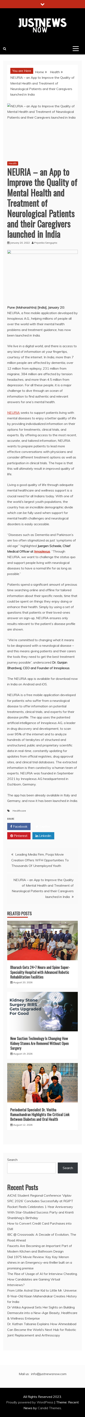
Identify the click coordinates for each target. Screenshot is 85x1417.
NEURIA (13, 413)
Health (13, 163)
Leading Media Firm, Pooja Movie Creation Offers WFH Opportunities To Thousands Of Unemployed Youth (40, 860)
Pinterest (20, 836)
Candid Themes (49, 1408)
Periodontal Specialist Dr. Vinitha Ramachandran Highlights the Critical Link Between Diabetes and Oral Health (40, 1114)
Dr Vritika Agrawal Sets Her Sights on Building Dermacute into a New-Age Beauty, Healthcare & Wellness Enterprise (42, 1312)
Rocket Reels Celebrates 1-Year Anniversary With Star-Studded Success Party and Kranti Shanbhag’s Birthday (40, 1212)
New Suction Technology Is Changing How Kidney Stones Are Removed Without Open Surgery (39, 1043)
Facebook (19, 826)
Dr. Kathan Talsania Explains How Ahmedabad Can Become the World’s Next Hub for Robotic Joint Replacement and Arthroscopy (41, 1329)
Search (12, 1160)
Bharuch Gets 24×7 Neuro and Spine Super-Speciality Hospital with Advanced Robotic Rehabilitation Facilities (40, 972)
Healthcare (19, 810)
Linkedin (44, 836)
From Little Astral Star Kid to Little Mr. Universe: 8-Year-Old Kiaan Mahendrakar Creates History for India (42, 1296)
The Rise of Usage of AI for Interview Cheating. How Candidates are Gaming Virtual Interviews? (42, 1279)
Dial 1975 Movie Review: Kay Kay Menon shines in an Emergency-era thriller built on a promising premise (39, 1262)
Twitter (44, 826)
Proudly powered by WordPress (30, 1402)
